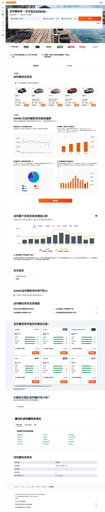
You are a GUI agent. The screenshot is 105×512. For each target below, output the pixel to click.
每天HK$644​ (38, 11)
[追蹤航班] (3, 26)
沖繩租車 (45, 439)
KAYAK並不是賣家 (20, 501)
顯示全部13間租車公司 (19, 389)
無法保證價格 (35, 496)
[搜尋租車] (3, 14)
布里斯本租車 (71, 437)
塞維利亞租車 (46, 441)
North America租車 (30, 486)
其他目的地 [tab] (19, 425)
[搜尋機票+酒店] (3, 17)
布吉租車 (45, 435)
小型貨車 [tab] (64, 226)
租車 (23, 486)
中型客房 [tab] (40, 226)
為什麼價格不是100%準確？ (23, 507)
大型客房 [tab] (47, 226)
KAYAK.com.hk (17, 486)
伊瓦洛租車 (71, 435)
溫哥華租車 (46, 444)
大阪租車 (19, 439)
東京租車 (45, 437)
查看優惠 (26, 105)
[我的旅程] (3, 30)
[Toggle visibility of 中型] (36, 188)
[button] (3, 2)
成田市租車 (71, 441)
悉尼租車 (19, 441)
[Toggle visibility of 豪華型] (24, 191)
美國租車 (38, 486)
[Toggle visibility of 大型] (24, 188)
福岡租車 (70, 444)
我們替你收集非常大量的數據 (23, 504)
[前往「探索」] (3, 22)
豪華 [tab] (70, 226)
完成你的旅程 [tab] (28, 425)
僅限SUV (99, 23)
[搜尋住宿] (3, 11)
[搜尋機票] (3, 7)
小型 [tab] (34, 226)
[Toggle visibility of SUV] (24, 186)
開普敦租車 (20, 435)
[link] (55, 201)
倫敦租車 (19, 437)
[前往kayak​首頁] (11, 3)
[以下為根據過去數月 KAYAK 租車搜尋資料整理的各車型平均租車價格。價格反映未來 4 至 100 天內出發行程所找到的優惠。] (96, 216)
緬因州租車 (44, 486)
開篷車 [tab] (76, 226)
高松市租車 (20, 444)
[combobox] (13, 15)
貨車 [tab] (58, 226)
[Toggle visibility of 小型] (36, 186)
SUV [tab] (53, 226)
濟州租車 (70, 439)
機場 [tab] (35, 425)
